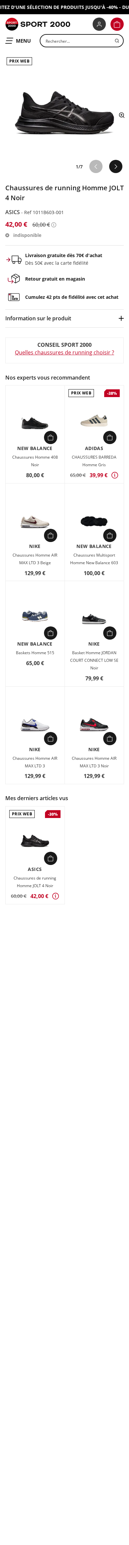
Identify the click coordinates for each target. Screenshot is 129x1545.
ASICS (13, 212)
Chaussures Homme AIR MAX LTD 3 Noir (94, 762)
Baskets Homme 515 (35, 653)
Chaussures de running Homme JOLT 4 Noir (35, 881)
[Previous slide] (96, 166)
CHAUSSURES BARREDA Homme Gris (94, 461)
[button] (117, 24)
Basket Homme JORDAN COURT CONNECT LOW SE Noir (94, 660)
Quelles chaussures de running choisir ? (64, 352)
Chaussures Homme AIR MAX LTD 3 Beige (35, 559)
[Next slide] (115, 166)
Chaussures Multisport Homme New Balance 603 (94, 559)
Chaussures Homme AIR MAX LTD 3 (35, 762)
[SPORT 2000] (37, 24)
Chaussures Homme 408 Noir (35, 461)
